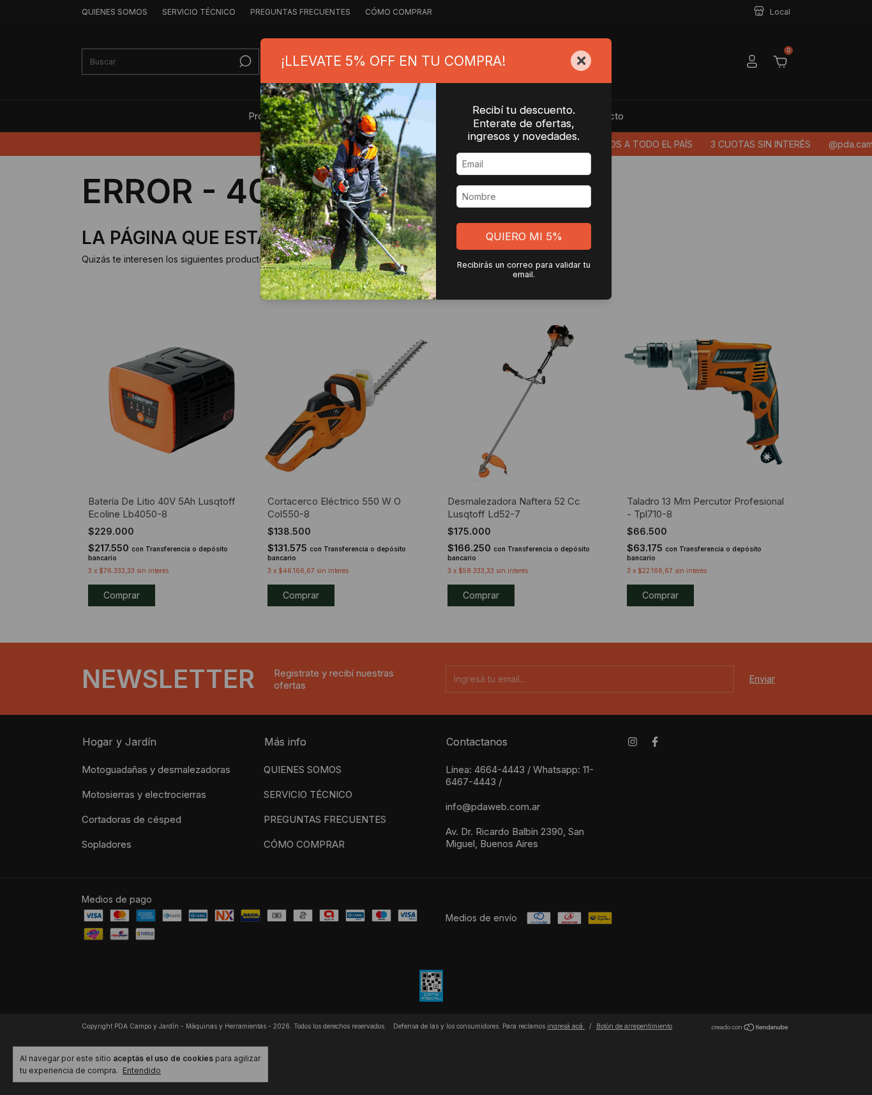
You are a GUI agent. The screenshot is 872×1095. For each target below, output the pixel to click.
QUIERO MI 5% (524, 236)
